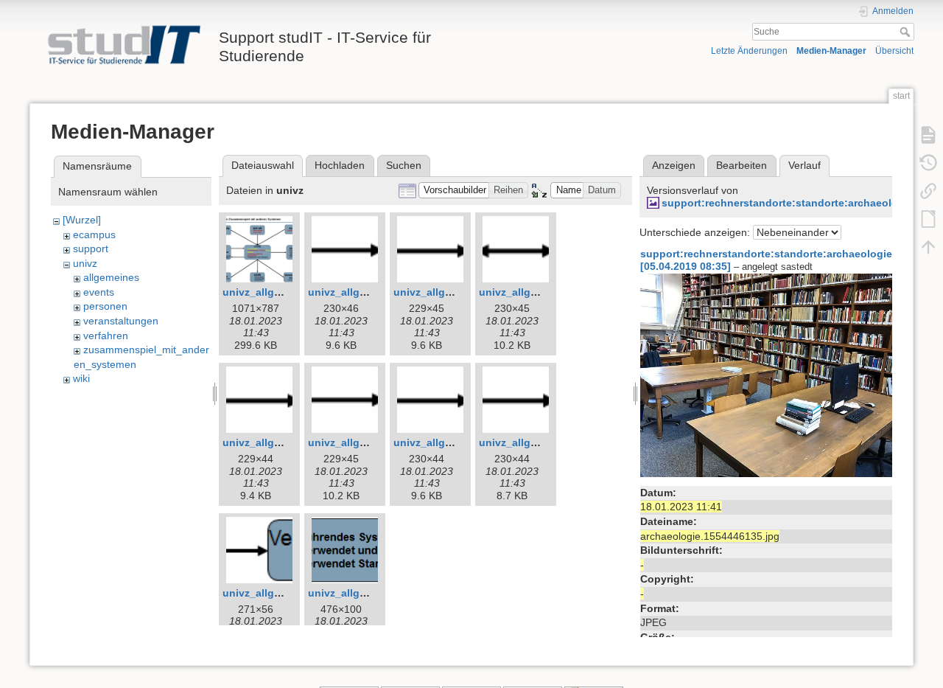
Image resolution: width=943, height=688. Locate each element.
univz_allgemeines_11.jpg (287, 593)
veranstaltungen (120, 321)
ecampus (94, 234)
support (90, 248)
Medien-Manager (831, 51)
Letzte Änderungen (749, 51)
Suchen (403, 165)
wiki (81, 378)
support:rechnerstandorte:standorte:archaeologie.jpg (797, 203)
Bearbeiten (741, 165)
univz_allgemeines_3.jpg (284, 292)
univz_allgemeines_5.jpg (455, 292)
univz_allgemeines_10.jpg (544, 442)
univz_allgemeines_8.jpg (370, 442)
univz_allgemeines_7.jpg (284, 442)
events (98, 292)
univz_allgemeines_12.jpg (373, 593)
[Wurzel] (82, 220)
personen (105, 306)
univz (85, 263)
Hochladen (340, 165)
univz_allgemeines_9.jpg (455, 442)
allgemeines (111, 277)
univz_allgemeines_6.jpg (541, 292)
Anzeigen (673, 165)
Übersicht (894, 51)
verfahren (105, 335)
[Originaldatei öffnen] (775, 375)
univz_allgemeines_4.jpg (370, 292)
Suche (907, 32)
